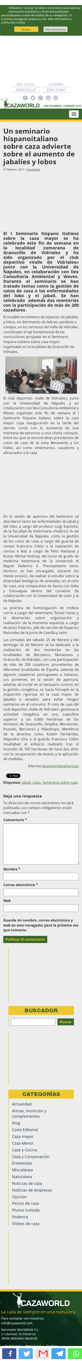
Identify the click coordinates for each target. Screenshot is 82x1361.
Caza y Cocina (24, 1149)
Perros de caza (25, 1203)
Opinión (19, 1196)
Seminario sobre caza (60, 782)
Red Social (26, 84)
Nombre (11, 869)
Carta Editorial (25, 1129)
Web (7, 900)
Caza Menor (23, 1143)
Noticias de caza (27, 1183)
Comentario (15, 819)
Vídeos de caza (25, 1223)
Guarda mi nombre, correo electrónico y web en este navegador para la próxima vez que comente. (41, 925)
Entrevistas (22, 1163)
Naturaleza (22, 1176)
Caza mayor (22, 1136)
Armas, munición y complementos (29, 1113)
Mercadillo (26, 90)
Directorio (56, 90)
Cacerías (56, 84)
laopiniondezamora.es (60, 766)
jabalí (26, 782)
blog (16, 1123)
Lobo (36, 782)
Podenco (20, 1216)
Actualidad (33, 169)
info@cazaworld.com (17, 1323)
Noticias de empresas (32, 1190)
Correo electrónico (20, 884)
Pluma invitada (26, 1210)
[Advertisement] (41, 59)
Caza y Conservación (31, 1156)
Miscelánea (22, 1169)
